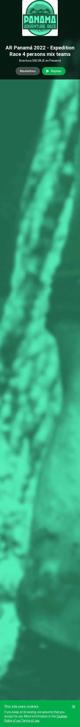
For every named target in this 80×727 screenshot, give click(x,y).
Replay (56, 71)
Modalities (28, 71)
